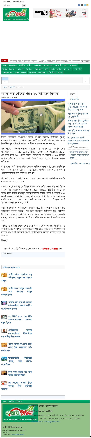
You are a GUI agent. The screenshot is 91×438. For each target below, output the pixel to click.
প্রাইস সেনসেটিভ (20, 72)
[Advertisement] (45, 41)
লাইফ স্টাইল (38, 69)
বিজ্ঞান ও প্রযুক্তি (56, 69)
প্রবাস (66, 65)
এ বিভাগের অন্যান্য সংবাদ (11, 267)
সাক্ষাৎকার (73, 65)
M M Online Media (18, 434)
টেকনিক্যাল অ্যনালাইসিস (37, 72)
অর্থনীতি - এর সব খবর (80, 163)
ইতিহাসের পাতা (7, 72)
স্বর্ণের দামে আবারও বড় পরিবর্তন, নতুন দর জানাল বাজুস (79, 155)
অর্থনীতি (22, 65)
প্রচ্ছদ (4, 65)
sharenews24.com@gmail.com (45, 421)
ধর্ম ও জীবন (51, 72)
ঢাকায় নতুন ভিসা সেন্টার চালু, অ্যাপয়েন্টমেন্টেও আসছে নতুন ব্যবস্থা (78, 123)
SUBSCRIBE (50, 248)
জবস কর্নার (67, 69)
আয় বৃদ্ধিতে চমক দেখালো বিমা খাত (78, 132)
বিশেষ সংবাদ (48, 65)
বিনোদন (29, 69)
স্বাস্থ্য (46, 69)
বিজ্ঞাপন (19, 401)
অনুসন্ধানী (58, 65)
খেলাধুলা (21, 69)
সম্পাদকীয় (77, 69)
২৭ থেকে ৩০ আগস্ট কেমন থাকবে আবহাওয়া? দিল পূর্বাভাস (78, 140)
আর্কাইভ (11, 401)
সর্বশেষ (72, 94)
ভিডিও (60, 72)
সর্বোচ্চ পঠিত (75, 99)
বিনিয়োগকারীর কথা (9, 69)
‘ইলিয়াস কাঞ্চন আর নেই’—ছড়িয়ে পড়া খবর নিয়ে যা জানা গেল (77, 106)
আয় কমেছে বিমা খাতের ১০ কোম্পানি (78, 115)
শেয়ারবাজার (13, 65)
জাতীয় (29, 65)
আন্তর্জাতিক (37, 65)
